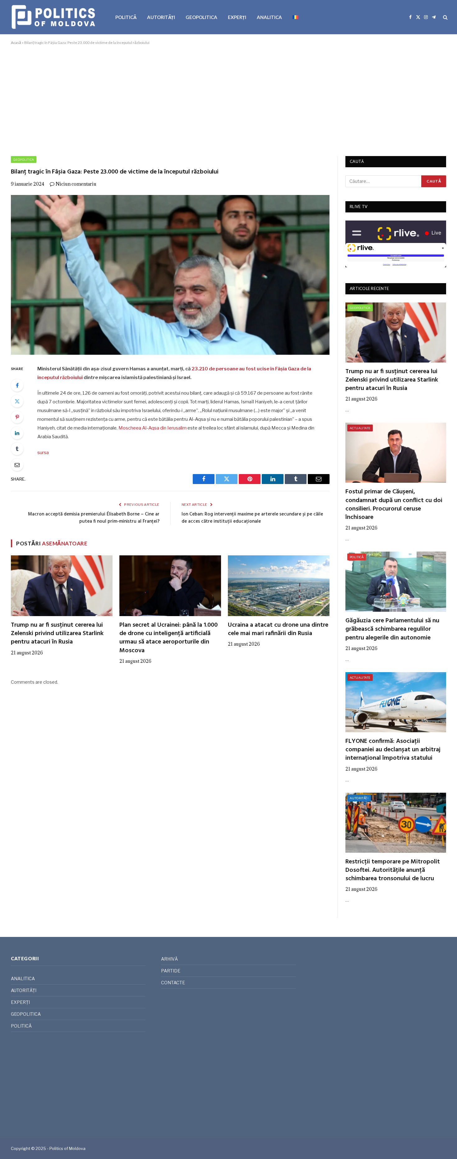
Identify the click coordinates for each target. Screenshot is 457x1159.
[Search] (445, 17)
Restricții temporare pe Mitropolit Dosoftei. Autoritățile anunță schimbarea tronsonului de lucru (392, 870)
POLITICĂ (125, 17)
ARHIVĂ (169, 959)
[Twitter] (17, 401)
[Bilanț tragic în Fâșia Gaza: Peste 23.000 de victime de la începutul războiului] (170, 275)
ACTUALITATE (360, 428)
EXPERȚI (237, 17)
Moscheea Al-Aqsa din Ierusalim (152, 428)
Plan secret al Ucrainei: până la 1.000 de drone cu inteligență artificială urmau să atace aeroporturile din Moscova (168, 638)
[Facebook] (17, 385)
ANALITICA (269, 17)
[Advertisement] (228, 99)
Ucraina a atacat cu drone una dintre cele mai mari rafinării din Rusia (278, 629)
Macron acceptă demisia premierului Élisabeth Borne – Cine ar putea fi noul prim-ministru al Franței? (93, 518)
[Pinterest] (17, 417)
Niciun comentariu (76, 184)
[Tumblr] (17, 449)
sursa (43, 452)
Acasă (16, 42)
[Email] (17, 464)
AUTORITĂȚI (161, 17)
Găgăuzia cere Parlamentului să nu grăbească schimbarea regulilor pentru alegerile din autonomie (392, 629)
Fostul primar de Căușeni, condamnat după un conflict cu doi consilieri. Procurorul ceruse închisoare (393, 505)
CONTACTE (173, 982)
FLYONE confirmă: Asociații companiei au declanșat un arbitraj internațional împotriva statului (393, 750)
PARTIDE (170, 970)
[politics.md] (54, 17)
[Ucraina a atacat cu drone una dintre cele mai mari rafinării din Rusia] (279, 585)
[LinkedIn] (17, 433)
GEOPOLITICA (201, 17)
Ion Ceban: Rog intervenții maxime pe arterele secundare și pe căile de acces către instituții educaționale (252, 518)
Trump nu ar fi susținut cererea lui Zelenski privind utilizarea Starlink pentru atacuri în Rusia (57, 634)
